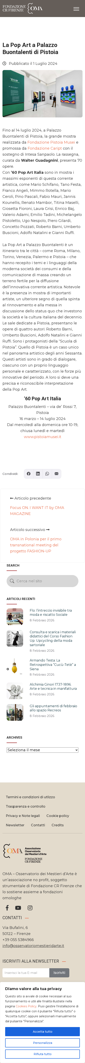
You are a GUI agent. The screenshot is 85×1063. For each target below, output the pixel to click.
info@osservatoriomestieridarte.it (33, 946)
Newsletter (15, 825)
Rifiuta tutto (43, 1054)
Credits (58, 825)
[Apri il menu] (76, 8)
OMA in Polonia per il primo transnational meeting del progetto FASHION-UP (35, 545)
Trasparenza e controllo (25, 806)
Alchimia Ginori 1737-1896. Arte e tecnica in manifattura (53, 686)
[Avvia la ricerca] (12, 581)
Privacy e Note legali (23, 816)
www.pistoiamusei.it (42, 437)
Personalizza (42, 1043)
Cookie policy (57, 816)
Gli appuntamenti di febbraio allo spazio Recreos (53, 708)
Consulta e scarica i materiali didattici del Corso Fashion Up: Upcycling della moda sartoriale (53, 638)
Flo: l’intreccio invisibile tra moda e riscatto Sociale (51, 612)
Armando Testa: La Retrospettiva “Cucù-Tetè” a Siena (53, 664)
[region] (42, 1022)
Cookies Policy (26, 1006)
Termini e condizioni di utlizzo (30, 797)
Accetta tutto (42, 1031)
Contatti (38, 825)
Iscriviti (59, 973)
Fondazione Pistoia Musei (51, 142)
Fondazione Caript (45, 148)
